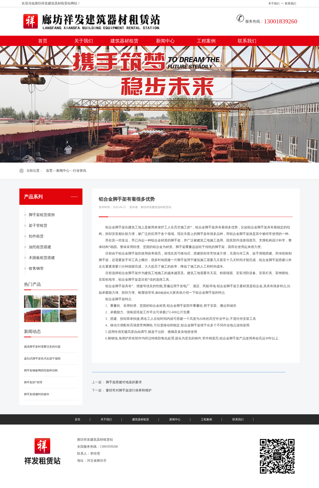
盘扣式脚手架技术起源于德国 (42, 358)
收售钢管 (36, 268)
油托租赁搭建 (40, 247)
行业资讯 (79, 170)
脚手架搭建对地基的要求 (124, 382)
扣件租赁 (36, 236)
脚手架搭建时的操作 (36, 394)
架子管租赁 (38, 225)
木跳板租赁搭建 (42, 258)
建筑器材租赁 (124, 40)
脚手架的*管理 (33, 382)
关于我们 (274, 3)
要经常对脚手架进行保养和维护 (129, 390)
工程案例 (206, 40)
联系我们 (290, 3)
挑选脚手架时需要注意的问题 (42, 346)
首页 (42, 40)
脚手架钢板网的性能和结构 (41, 370)
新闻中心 (165, 40)
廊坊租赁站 (162, 292)
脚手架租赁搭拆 (42, 215)
